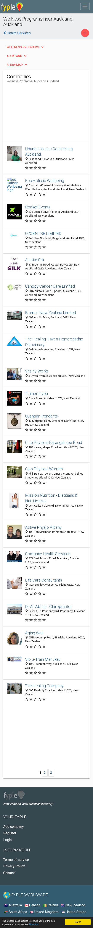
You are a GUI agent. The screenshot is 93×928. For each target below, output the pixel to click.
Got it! (78, 921)
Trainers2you (36, 393)
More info (33, 924)
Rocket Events (37, 207)
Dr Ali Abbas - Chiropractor (48, 606)
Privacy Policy (14, 866)
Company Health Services (47, 553)
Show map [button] (15, 65)
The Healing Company (44, 685)
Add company (13, 827)
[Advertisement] (39, 114)
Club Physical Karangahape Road (53, 442)
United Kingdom (46, 912)
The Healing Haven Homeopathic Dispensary (54, 342)
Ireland (52, 905)
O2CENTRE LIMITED (43, 233)
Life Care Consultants (43, 580)
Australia (15, 905)
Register (9, 833)
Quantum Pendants (41, 416)
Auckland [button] (14, 56)
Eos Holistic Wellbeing (44, 180)
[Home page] (12, 6)
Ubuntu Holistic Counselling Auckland (49, 152)
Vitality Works (37, 371)
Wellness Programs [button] (23, 47)
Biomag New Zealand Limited (50, 312)
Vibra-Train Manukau (42, 659)
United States (75, 912)
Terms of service (16, 860)
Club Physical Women (44, 469)
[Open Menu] (85, 6)
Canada (34, 905)
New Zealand (74, 905)
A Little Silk (34, 260)
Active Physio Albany (43, 527)
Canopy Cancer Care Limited (50, 286)
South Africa (17, 912)
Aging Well (34, 633)
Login (7, 840)
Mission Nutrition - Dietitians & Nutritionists (51, 498)
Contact (9, 873)
